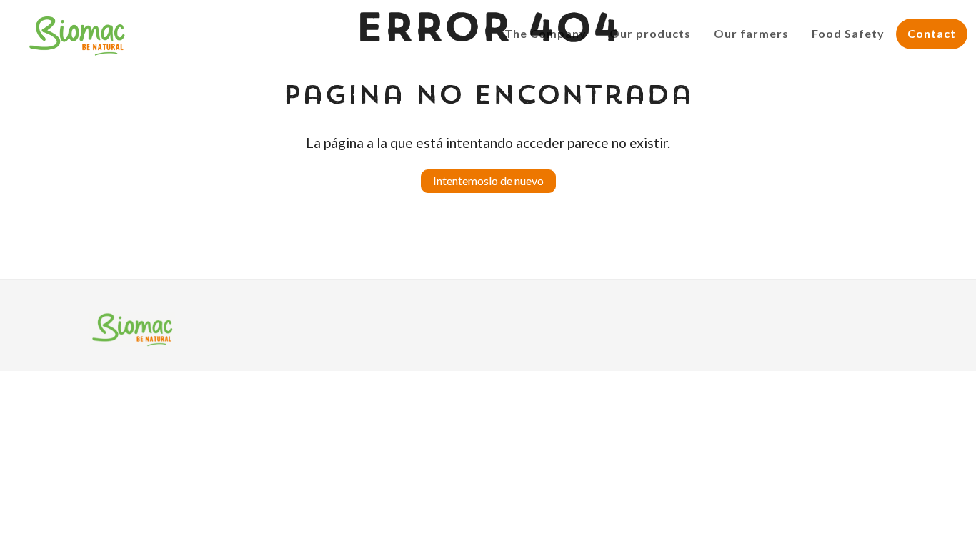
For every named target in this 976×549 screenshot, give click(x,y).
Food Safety (848, 33)
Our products (650, 33)
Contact (931, 33)
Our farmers (751, 33)
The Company (545, 33)
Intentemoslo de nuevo (488, 180)
